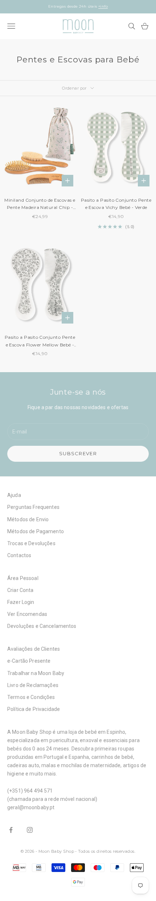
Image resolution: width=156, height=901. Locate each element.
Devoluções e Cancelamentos (42, 626)
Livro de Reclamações (32, 685)
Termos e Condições (31, 697)
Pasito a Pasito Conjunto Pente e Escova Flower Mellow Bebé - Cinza (40, 341)
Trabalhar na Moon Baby (35, 673)
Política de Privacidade (33, 709)
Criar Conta (20, 590)
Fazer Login (20, 602)
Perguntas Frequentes (33, 507)
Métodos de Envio (28, 519)
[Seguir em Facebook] (11, 830)
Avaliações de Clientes (33, 649)
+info (108, 9)
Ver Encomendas (27, 614)
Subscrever (78, 453)
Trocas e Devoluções (31, 543)
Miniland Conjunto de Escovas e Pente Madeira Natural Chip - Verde (39, 204)
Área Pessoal (22, 578)
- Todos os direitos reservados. (105, 851)
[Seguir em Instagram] (29, 830)
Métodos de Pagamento (35, 531)
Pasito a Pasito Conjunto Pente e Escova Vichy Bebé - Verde (116, 203)
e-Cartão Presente (28, 661)
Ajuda (14, 495)
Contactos (19, 555)
